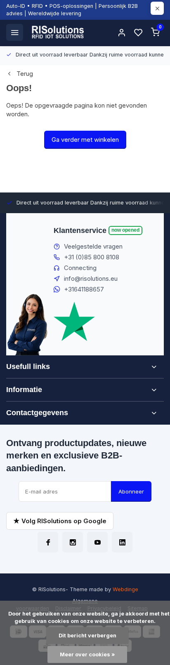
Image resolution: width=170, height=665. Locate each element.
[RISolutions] (58, 32)
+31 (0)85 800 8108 (91, 257)
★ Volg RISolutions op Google (59, 521)
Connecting (80, 268)
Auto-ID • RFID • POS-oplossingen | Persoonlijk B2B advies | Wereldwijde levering (72, 9)
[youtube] (97, 542)
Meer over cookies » (87, 654)
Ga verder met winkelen (85, 139)
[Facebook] (48, 542)
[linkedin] (122, 542)
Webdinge (125, 589)
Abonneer (131, 491)
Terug (25, 74)
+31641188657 (84, 289)
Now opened (125, 230)
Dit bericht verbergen (87, 635)
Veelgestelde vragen (93, 246)
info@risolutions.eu (91, 278)
